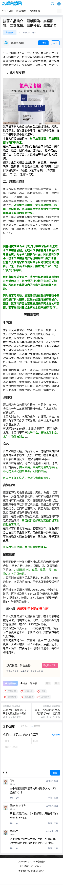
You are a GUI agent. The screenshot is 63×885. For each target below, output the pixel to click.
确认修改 (56, 734)
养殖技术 (10, 32)
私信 (55, 43)
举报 (50, 797)
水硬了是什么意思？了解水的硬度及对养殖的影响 (15, 713)
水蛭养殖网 (40, 861)
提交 (55, 773)
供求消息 (21, 11)
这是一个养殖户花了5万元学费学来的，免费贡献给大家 (47, 713)
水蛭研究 (35, 11)
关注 (44, 43)
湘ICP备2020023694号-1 (31, 866)
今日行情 (7, 11)
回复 (56, 797)
